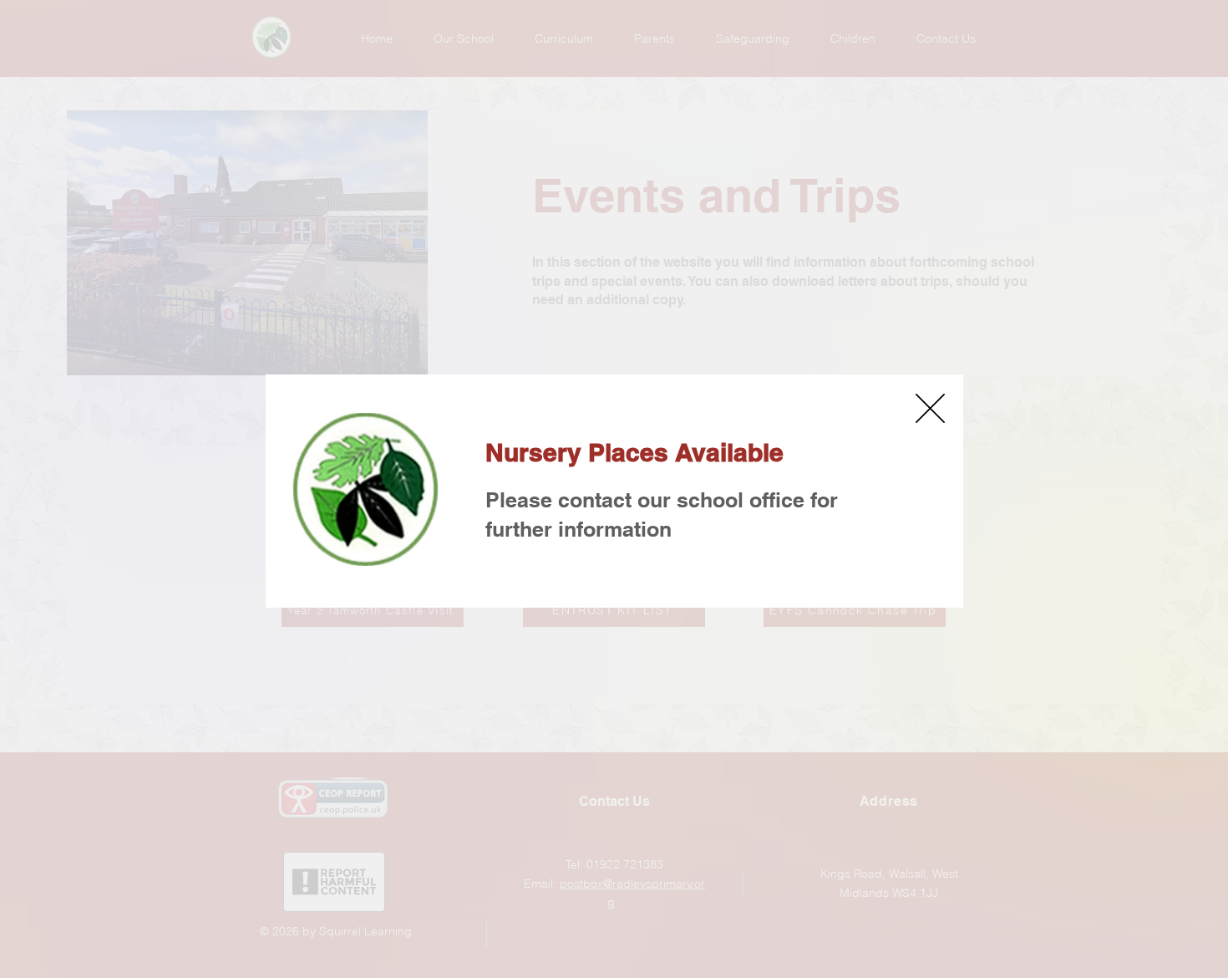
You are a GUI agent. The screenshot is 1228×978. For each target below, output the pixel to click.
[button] (930, 408)
